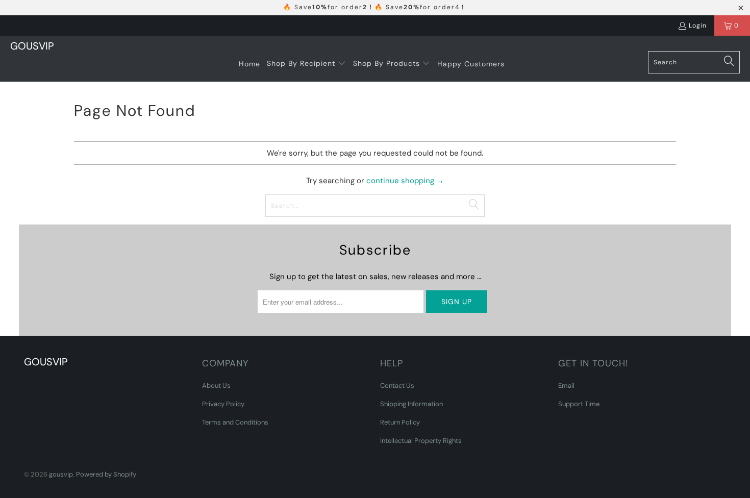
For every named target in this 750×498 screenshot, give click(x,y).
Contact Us (397, 385)
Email (566, 385)
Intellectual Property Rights (421, 440)
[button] (306, 64)
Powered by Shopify (106, 474)
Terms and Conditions (235, 422)
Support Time (578, 404)
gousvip (61, 474)
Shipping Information (411, 404)
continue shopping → (405, 181)
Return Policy (400, 422)
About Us (216, 385)
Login (698, 25)
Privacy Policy (223, 404)
